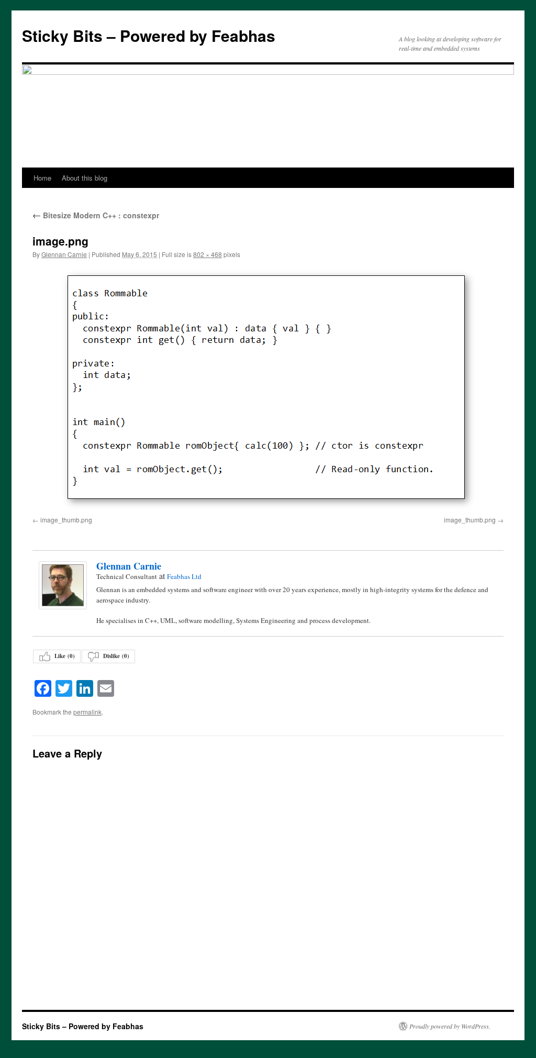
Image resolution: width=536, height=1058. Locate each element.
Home (42, 178)
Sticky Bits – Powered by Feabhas (148, 35)
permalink (87, 711)
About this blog (84, 178)
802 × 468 (207, 254)
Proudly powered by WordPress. (449, 1026)
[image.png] (268, 389)
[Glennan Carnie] (62, 585)
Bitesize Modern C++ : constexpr (95, 215)
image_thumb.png (66, 519)
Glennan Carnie (64, 254)
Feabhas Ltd (184, 576)
